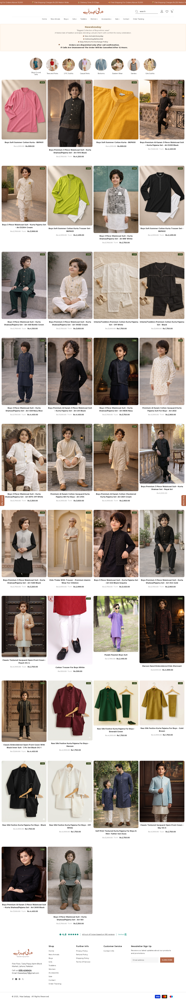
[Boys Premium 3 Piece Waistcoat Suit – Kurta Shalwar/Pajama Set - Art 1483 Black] (24, 543)
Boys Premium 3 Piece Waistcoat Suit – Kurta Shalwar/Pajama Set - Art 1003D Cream (70, 323)
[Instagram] (16, 979)
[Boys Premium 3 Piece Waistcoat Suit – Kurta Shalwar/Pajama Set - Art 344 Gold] (162, 543)
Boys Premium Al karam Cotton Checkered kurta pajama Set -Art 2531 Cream (116, 495)
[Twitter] (23, 979)
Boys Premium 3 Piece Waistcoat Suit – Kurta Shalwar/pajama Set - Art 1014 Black (70, 151)
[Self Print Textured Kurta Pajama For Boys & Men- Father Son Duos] (116, 794)
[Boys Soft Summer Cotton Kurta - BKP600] (116, 109)
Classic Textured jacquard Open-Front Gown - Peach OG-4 (24, 661)
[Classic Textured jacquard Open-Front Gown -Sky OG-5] (162, 791)
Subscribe (167, 960)
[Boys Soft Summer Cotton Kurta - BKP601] (24, 109)
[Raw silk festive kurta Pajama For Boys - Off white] (70, 791)
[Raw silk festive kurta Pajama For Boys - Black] (24, 791)
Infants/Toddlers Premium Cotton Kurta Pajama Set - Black (162, 323)
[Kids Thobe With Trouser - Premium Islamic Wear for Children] (70, 543)
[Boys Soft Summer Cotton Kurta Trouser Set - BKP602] (162, 196)
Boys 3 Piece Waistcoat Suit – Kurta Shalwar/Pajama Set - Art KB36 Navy (116, 409)
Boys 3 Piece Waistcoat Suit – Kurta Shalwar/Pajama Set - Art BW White (116, 237)
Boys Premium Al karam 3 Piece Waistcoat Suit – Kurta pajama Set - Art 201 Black (70, 409)
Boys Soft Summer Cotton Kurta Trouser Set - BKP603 (70, 229)
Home (44, 19)
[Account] (162, 11)
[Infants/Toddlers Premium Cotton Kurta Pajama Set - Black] (162, 285)
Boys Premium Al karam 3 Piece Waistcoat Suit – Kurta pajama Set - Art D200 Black (162, 143)
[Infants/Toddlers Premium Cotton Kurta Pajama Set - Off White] (116, 285)
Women (94, 19)
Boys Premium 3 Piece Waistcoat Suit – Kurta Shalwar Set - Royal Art (162, 488)
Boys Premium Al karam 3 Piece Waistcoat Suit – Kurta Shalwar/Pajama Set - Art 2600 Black (24, 906)
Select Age (2, 500)
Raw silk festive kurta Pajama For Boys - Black (24, 825)
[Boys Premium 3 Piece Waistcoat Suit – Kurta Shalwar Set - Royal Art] (162, 454)
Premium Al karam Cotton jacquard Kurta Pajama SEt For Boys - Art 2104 (70, 495)
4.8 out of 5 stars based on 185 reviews (98, 934)
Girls (74, 19)
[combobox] (149, 11)
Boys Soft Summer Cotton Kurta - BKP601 (24, 142)
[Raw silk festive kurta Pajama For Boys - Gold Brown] (162, 703)
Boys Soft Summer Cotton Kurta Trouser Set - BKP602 (162, 229)
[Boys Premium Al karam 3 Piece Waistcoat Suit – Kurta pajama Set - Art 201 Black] (70, 371)
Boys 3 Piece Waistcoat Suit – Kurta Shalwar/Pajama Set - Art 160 (70, 918)
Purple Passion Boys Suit (116, 655)
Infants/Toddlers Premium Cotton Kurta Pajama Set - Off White (116, 323)
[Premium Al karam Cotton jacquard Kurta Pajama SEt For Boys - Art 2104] (70, 457)
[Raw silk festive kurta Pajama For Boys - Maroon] (70, 710)
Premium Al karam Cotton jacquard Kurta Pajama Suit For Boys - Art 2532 (161, 409)
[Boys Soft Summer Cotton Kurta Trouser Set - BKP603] (70, 196)
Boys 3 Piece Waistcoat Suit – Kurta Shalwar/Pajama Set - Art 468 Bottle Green (24, 323)
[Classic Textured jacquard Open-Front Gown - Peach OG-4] (24, 626)
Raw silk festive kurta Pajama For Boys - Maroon (70, 745)
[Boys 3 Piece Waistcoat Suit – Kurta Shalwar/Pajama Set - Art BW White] (116, 199)
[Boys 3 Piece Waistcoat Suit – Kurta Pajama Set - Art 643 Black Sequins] (116, 543)
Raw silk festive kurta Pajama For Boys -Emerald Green (116, 730)
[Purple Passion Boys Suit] (116, 624)
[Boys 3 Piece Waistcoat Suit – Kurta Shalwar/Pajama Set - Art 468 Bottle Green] (24, 285)
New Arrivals (55, 19)
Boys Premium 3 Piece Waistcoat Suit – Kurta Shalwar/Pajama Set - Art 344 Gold (162, 581)
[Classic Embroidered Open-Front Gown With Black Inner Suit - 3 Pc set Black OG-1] (24, 711)
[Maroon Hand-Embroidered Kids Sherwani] (162, 629)
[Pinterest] (19, 979)
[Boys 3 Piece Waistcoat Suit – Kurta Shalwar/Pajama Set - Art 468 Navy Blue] (24, 371)
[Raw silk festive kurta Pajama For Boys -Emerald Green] (116, 703)
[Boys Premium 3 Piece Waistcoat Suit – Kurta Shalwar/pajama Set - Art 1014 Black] (70, 113)
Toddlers (83, 19)
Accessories (106, 19)
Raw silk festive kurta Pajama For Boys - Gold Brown (162, 729)
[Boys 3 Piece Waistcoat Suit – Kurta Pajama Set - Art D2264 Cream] (24, 194)
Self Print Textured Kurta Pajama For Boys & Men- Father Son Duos (115, 832)
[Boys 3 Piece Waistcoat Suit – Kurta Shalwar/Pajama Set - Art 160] (70, 880)
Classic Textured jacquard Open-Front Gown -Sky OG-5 (162, 826)
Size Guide (184, 500)
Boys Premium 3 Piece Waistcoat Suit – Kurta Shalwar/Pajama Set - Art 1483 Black (24, 581)
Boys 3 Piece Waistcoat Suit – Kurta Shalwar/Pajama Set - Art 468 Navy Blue (24, 409)
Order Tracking (138, 19)
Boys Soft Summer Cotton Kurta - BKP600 (116, 142)
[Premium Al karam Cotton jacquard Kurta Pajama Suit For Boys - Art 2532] (162, 371)
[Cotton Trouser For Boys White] (70, 630)
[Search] (146, 11)
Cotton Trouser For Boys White (70, 667)
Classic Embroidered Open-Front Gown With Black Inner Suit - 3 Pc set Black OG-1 (24, 746)
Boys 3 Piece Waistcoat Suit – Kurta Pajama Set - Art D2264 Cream (24, 226)
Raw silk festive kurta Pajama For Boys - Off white (70, 826)
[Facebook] (13, 979)
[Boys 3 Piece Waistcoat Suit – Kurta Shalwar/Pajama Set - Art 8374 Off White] (24, 457)
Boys (66, 19)
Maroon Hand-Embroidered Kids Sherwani (162, 666)
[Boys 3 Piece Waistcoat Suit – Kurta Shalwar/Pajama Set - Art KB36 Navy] (116, 371)
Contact (126, 19)
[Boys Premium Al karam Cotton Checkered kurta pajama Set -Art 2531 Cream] (116, 457)
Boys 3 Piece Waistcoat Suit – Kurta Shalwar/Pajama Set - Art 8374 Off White (24, 495)
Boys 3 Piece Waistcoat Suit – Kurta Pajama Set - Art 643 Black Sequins (116, 581)
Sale (117, 19)
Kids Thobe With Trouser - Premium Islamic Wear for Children (70, 581)
